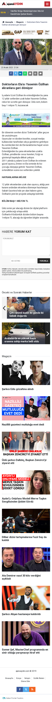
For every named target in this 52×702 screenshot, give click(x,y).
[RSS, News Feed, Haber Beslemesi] (32, 689)
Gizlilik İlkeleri (38, 678)
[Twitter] (16, 73)
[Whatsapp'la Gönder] (25, 73)
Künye (18, 678)
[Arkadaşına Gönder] (30, 73)
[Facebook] (11, 73)
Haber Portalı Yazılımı (14, 698)
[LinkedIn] (20, 73)
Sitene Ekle (25, 681)
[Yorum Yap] (40, 73)
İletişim (27, 678)
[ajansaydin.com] (12, 4)
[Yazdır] (35, 73)
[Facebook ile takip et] (20, 689)
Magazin (20, 22)
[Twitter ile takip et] (26, 689)
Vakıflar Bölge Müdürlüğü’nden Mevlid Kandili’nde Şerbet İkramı (27, 12)
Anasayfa (9, 22)
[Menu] (47, 4)
